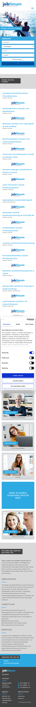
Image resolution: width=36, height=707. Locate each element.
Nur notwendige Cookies (18, 386)
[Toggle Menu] (32, 8)
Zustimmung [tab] (6, 324)
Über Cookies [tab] (30, 324)
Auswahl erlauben (18, 380)
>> (22, 315)
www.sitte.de (5, 674)
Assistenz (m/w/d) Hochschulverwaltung (19, 243)
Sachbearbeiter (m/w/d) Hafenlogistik (17, 200)
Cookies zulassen (18, 375)
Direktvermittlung (16, 59)
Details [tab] (18, 324)
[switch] (31, 357)
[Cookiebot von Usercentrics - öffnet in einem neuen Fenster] (26, 320)
